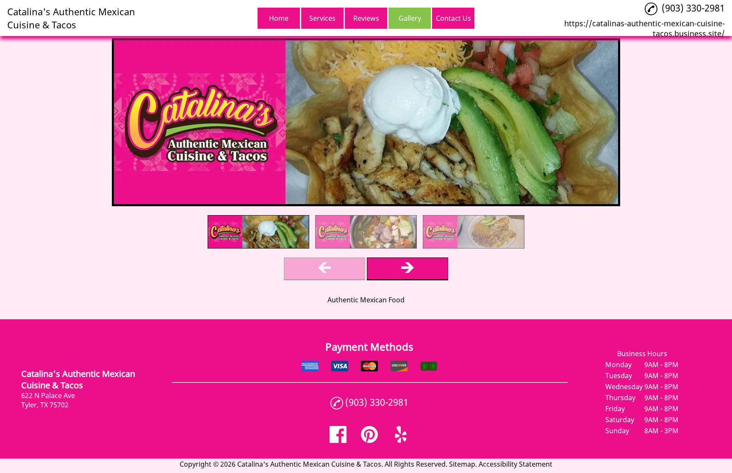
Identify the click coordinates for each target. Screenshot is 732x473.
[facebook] (338, 440)
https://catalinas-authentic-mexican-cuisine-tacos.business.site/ (644, 28)
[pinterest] (369, 440)
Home (278, 18)
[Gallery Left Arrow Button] (324, 268)
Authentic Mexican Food (366, 299)
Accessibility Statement (515, 464)
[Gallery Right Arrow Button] (407, 268)
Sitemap (462, 464)
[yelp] (401, 440)
